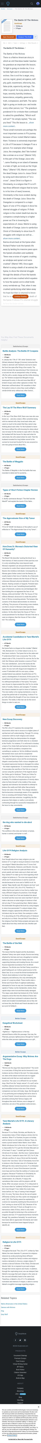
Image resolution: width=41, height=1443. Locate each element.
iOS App (20, 1375)
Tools (15, 43)
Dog (2, 1311)
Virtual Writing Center (20, 1364)
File (4, 43)
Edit (9, 43)
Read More (20, 395)
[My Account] (38, 4)
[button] (2, 3)
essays (10, 9)
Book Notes (20, 1370)
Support (20, 1403)
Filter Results (32, 43)
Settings (22, 43)
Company (20, 1388)
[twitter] (20, 1341)
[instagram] (25, 1341)
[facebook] (16, 1341)
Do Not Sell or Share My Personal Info (20, 1439)
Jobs (17, 1394)
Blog (20, 1397)
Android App (20, 1378)
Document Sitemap (20, 1356)
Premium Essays (20, 1358)
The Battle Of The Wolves (26, 20)
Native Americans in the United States (14, 1304)
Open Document (8, 37)
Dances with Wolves (8, 1307)
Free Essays (20, 1361)
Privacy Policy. (12, 1435)
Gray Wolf (4, 1314)
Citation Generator (20, 1372)
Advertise (20, 1391)
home (3, 9)
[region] (20, 1423)
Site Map (20, 1400)
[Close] (38, 1407)
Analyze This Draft (24, 37)
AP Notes (20, 1367)
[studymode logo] (14, 3)
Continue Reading (20, 296)
